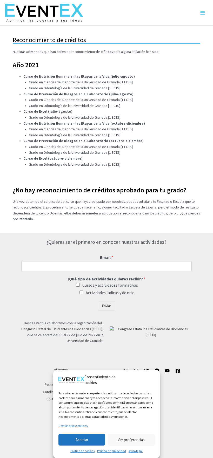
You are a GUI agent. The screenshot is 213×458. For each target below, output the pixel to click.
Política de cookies (82, 451)
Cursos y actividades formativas (110, 285)
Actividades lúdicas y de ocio (110, 292)
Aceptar (82, 439)
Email (106, 257)
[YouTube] (167, 370)
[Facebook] (177, 370)
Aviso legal (136, 451)
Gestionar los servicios (73, 426)
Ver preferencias (131, 439)
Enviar (106, 306)
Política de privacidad (111, 451)
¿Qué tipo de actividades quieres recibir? (106, 278)
